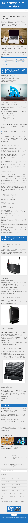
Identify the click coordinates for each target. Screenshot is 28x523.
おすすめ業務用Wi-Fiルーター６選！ (10, 482)
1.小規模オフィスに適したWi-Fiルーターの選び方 (13, 59)
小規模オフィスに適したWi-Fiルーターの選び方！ (13, 493)
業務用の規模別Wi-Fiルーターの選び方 (14, 4)
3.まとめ (5, 64)
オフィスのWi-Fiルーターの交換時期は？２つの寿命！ (14, 501)
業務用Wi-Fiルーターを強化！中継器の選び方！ (12, 485)
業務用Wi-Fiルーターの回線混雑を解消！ (11, 488)
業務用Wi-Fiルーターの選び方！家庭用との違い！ (13, 479)
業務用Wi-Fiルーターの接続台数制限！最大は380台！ (13, 490)
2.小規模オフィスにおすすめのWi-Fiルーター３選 (13, 61)
